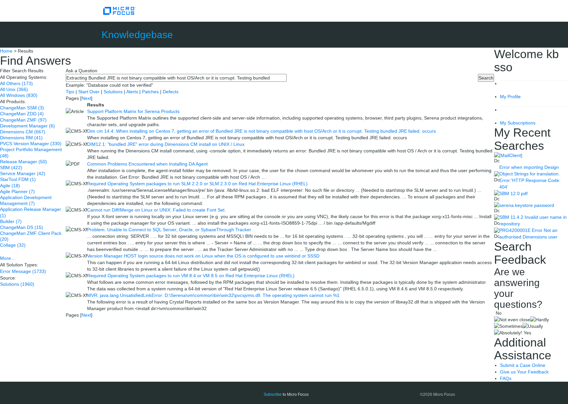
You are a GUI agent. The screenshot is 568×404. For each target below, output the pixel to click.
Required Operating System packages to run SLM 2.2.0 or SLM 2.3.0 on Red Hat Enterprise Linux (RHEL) (197, 183)
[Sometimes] (508, 326)
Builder (11, 221)
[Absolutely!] (508, 332)
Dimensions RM (21, 137)
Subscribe (273, 394)
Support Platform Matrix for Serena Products (133, 111)
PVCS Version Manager (30, 143)
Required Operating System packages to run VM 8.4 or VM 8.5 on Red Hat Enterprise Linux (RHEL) (191, 275)
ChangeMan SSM (22, 107)
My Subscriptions (517, 122)
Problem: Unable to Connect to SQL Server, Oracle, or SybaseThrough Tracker (169, 229)
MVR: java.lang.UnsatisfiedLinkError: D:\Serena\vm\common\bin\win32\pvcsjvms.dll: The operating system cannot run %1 (213, 295)
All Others (16, 83)
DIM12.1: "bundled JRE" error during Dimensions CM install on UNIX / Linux (166, 144)
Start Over (89, 91)
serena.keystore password (526, 205)
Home (6, 51)
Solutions (17, 284)
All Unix (14, 89)
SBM (11, 167)
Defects (170, 91)
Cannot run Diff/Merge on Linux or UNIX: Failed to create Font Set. (156, 210)
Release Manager (23, 161)
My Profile (510, 96)
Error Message (23, 271)
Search (486, 77)
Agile (10, 185)
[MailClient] (510, 155)
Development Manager (27, 125)
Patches (150, 91)
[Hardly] (539, 319)
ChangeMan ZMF (23, 120)
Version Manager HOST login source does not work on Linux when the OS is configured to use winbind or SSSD (203, 255)
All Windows (18, 95)
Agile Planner (17, 191)
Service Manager (22, 173)
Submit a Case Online (522, 365)
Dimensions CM (22, 131)
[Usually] (533, 326)
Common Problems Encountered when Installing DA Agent (147, 164)
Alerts (132, 91)
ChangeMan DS (21, 227)
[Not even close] (512, 319)
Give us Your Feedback (524, 371)
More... (7, 258)
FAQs (505, 378)
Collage (13, 245)
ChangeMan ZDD (22, 113)
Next (86, 98)
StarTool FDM (18, 179)
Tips (71, 91)
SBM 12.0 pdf (513, 193)
